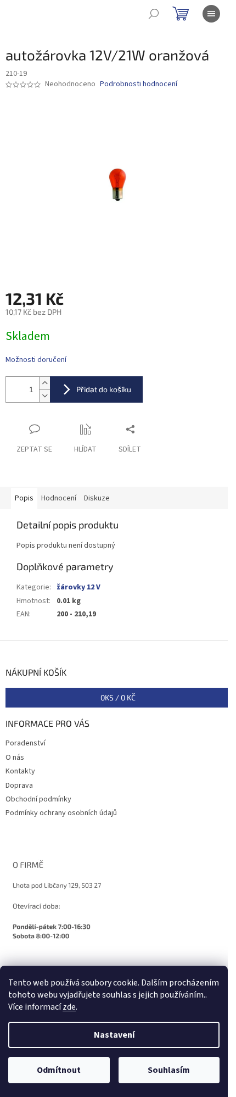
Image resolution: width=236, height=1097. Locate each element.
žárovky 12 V (78, 587)
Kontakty (20, 771)
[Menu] (211, 14)
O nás (14, 757)
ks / (118, 697)
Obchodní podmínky (38, 799)
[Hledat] (154, 14)
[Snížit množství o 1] (44, 395)
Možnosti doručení (35, 360)
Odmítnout (59, 1070)
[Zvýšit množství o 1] (44, 383)
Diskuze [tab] (97, 498)
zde (69, 1007)
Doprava (19, 785)
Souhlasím (169, 1070)
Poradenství (25, 743)
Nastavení (114, 1035)
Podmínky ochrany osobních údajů (61, 813)
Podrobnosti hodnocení (138, 84)
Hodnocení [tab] (58, 498)
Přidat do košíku (103, 389)
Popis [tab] (24, 498)
